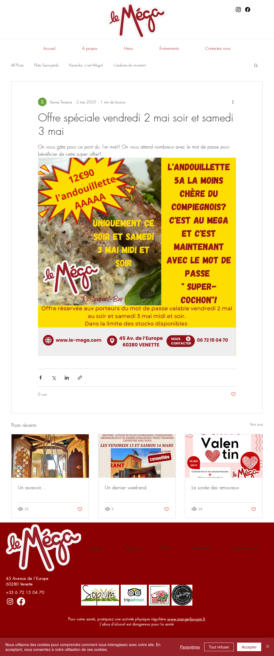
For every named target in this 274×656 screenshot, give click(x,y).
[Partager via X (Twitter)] (53, 377)
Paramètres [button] (190, 647)
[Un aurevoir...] (50, 456)
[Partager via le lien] (79, 377)
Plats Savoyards (46, 65)
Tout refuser (219, 647)
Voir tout (256, 424)
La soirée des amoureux (215, 487)
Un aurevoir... (31, 487)
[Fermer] (267, 647)
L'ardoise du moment (130, 65)
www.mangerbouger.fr (186, 618)
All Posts (17, 65)
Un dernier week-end (125, 487)
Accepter (249, 647)
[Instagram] (238, 9)
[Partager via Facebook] (40, 377)
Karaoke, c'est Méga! (86, 65)
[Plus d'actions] (233, 102)
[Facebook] (247, 9)
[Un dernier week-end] (137, 456)
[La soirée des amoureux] (223, 456)
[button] (255, 65)
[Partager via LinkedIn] (66, 377)
